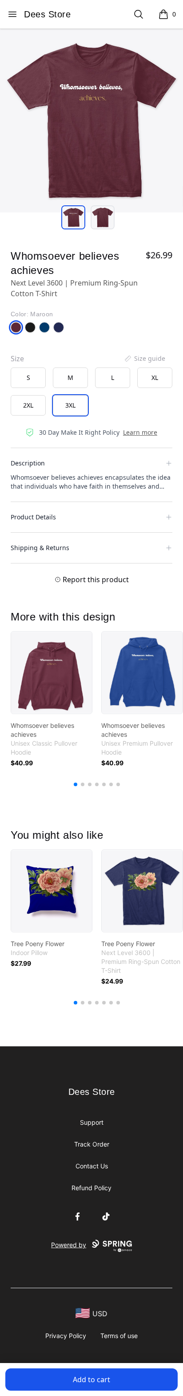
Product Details (33, 517)
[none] (144, 358)
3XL (70, 405)
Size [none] (17, 358)
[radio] (28, 377)
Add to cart (91, 1379)
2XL (28, 405)
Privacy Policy (65, 1335)
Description (28, 463)
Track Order (91, 1144)
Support (91, 1122)
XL (154, 377)
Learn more (140, 432)
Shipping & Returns (40, 547)
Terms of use (119, 1335)
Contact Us (92, 1166)
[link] (51, 673)
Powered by (68, 1245)
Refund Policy (91, 1188)
